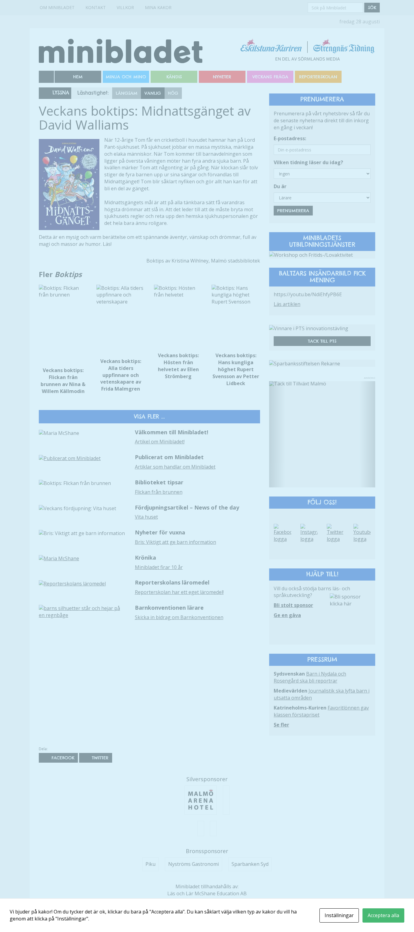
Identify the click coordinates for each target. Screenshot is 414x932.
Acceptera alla (383, 915)
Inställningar (339, 915)
